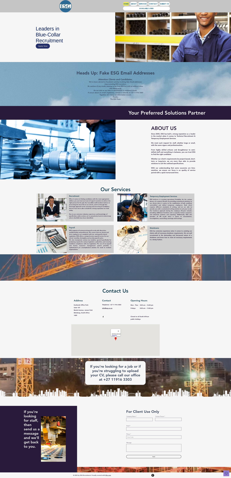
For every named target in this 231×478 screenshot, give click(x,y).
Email (127, 425)
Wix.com (108, 475)
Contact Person (159, 416)
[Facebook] (103, 317)
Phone (128, 434)
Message (128, 442)
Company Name (131, 416)
